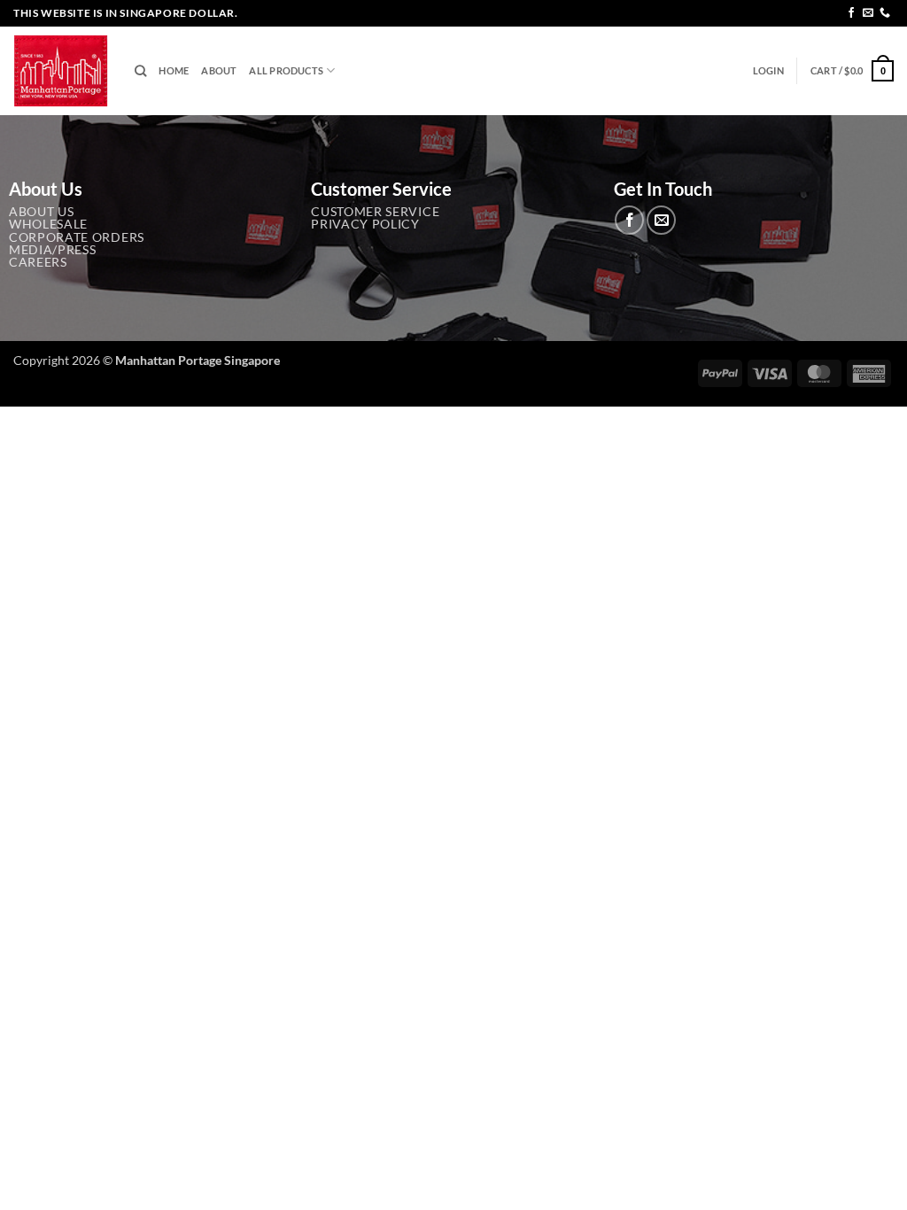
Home (174, 70)
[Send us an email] (868, 13)
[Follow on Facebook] (851, 13)
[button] (768, 71)
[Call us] (885, 13)
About (218, 70)
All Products (286, 70)
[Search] (140, 71)
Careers (38, 262)
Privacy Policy (365, 224)
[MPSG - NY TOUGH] (60, 71)
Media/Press (52, 250)
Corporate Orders (76, 237)
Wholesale (48, 224)
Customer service (375, 212)
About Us (41, 212)
